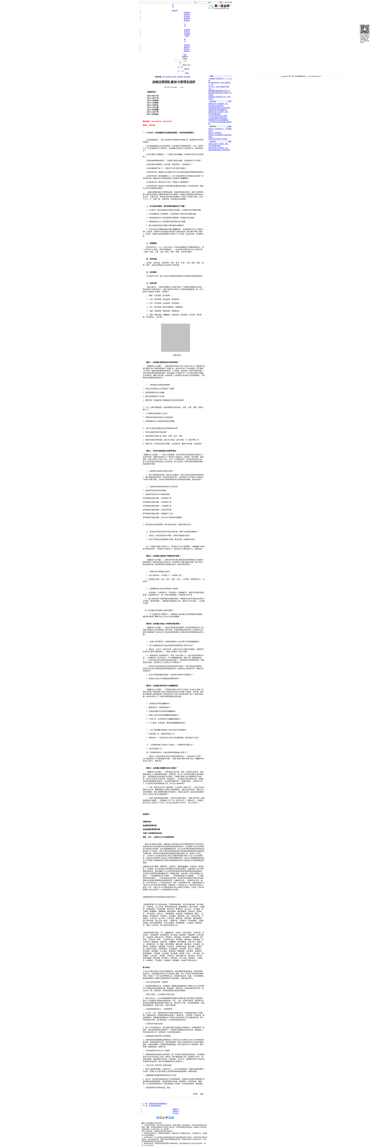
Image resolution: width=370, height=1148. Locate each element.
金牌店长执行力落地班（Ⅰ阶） (218, 104)
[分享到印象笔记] (172, 1117)
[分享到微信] (160, 1117)
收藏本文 (176, 1109)
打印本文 (176, 1113)
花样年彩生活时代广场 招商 (217, 139)
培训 (174, 77)
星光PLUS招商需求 (215, 133)
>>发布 (228, 126)
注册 (226, 2)
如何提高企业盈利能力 (216, 106)
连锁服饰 (187, 12)
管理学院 (187, 30)
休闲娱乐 (187, 20)
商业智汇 (187, 49)
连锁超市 (187, 14)
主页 (163, 77)
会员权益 (229, 2)
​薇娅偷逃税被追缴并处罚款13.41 (219, 91)
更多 (229, 101)
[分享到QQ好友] (166, 1117)
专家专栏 (187, 32)
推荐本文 (176, 1111)
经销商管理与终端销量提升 (158, 1103)
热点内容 (213, 101)
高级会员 (187, 47)
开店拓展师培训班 (155, 1105)
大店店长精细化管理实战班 (217, 118)
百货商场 (187, 16)
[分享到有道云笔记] (169, 1117)
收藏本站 (185, 56)
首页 (185, 54)
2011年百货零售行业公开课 (217, 116)
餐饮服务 (187, 18)
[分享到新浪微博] (163, 1117)
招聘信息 (187, 51)
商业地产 (175, 10)
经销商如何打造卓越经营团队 (218, 120)
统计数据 (187, 34)
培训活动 (169, 77)
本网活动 (187, 45)
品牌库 (187, 36)
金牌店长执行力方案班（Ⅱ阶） (218, 112)
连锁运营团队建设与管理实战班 (219, 108)
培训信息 (213, 141)
